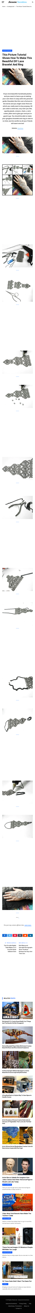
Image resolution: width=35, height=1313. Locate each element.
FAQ (30, 1303)
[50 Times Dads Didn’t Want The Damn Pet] (17, 1270)
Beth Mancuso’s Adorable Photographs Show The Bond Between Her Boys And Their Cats (25, 949)
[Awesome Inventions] (17, 2)
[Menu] (3, 2)
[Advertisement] (17, 28)
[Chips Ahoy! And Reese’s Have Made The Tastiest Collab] (17, 1202)
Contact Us (19, 1308)
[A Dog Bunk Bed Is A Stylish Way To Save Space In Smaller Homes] (17, 1084)
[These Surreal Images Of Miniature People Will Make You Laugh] (17, 1236)
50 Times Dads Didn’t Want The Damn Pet (17, 1281)
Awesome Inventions (11, 1303)
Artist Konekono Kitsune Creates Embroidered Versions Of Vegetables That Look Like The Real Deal (16, 1121)
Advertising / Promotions (15, 1306)
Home (3, 6)
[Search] (32, 2)
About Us (26, 1306)
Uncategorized (10, 6)
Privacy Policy (23, 1303)
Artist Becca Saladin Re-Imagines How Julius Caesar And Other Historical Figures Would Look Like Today (17, 1180)
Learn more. (27, 925)
